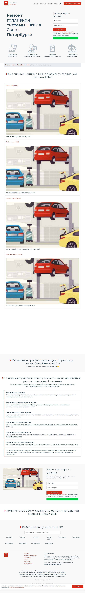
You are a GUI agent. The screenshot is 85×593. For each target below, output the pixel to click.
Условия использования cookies (16, 587)
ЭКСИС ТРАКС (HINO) (13, 198)
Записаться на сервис (72, 3)
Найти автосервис (46, 3)
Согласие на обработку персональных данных (42, 583)
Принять (77, 586)
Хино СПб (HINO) (12, 85)
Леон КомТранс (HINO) (14, 254)
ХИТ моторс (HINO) (12, 142)
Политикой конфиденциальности (64, 32)
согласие (67, 33)
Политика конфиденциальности (42, 579)
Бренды (57, 3)
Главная (35, 3)
